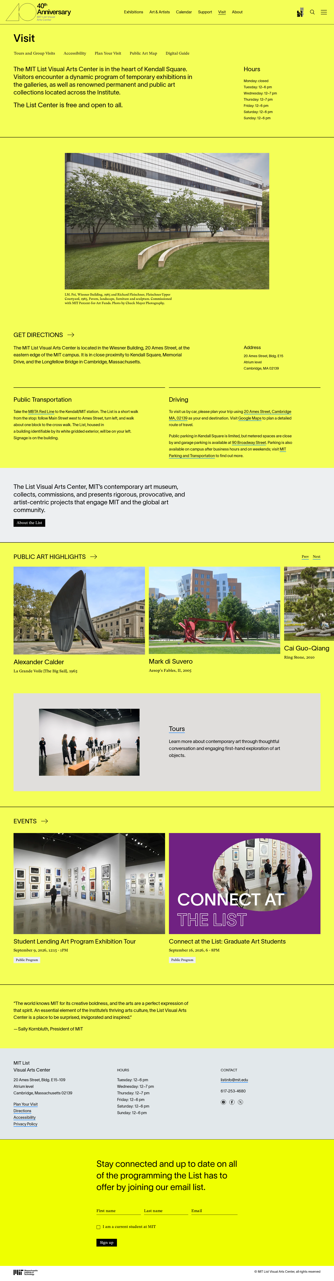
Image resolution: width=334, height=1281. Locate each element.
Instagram (223, 1102)
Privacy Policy (25, 1124)
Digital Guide (177, 53)
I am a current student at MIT (129, 1226)
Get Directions (39, 335)
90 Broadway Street (249, 443)
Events (26, 822)
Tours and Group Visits (34, 53)
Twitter (240, 1102)
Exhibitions (133, 12)
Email (196, 1210)
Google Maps (250, 418)
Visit (222, 12)
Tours (177, 729)
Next (316, 556)
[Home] (300, 12)
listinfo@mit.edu (234, 1080)
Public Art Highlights (50, 557)
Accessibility (75, 53)
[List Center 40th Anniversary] (38, 12)
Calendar (184, 12)
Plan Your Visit (108, 53)
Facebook (232, 1102)
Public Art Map (143, 53)
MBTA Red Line (41, 412)
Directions (22, 1111)
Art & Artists (159, 12)
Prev (305, 556)
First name (106, 1210)
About (237, 12)
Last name (153, 1210)
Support (205, 12)
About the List (29, 523)
